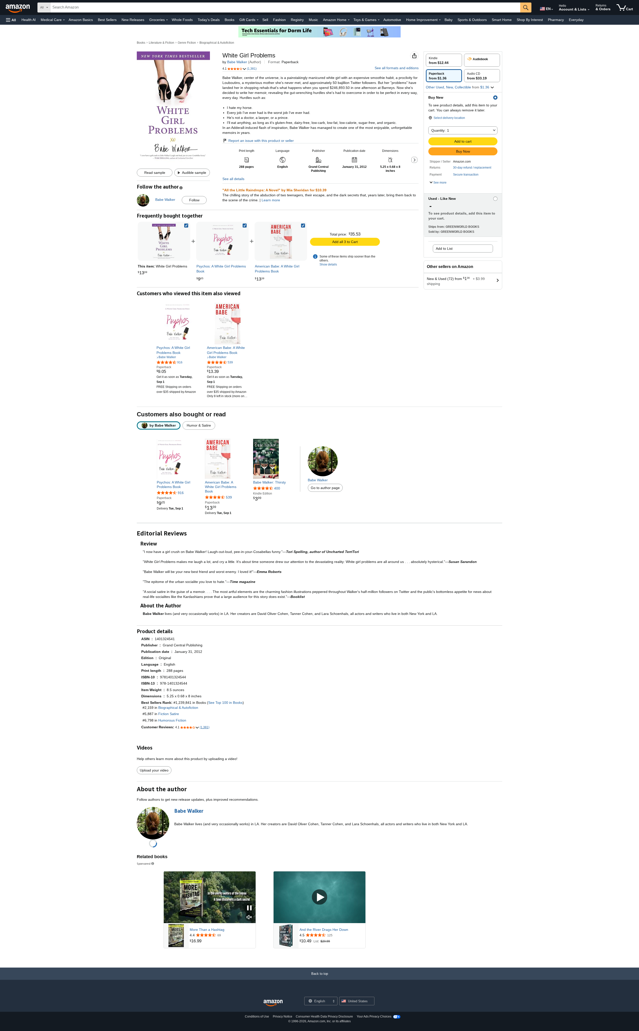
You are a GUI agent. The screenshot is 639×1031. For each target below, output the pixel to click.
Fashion (279, 20)
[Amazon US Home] (273, 1003)
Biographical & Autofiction (216, 42)
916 (181, 493)
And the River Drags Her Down (324, 930)
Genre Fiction (187, 42)
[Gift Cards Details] (258, 19)
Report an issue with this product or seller (261, 141)
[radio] (444, 60)
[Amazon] (18, 7)
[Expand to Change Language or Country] (552, 9)
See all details (233, 179)
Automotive (392, 20)
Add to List (444, 249)
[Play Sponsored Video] (319, 897)
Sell (265, 20)
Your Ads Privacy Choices (374, 1016)
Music (313, 20)
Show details (328, 264)
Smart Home (502, 20)
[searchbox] (285, 7)
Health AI (28, 20)
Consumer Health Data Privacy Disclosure (324, 1016)
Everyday (576, 20)
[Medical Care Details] (64, 19)
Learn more (271, 200)
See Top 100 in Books (225, 703)
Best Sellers (107, 20)
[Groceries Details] (167, 19)
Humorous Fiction (172, 720)
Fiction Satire (168, 714)
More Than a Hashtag (207, 930)
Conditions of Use (257, 1016)
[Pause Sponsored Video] (249, 908)
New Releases (133, 20)
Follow (194, 200)
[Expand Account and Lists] (589, 9)
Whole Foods (182, 20)
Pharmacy (556, 20)
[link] (222, 241)
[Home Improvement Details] (440, 19)
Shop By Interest (530, 20)
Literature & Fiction (161, 42)
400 (277, 488)
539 (229, 497)
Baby (449, 20)
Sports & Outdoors (472, 20)
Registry (297, 20)
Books (229, 20)
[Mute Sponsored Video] (249, 917)
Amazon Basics (81, 20)
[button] (11, 20)
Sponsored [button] (144, 863)
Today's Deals (209, 20)
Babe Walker (237, 62)
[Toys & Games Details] (379, 19)
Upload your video (154, 770)
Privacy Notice (282, 1016)
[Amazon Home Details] (349, 19)
